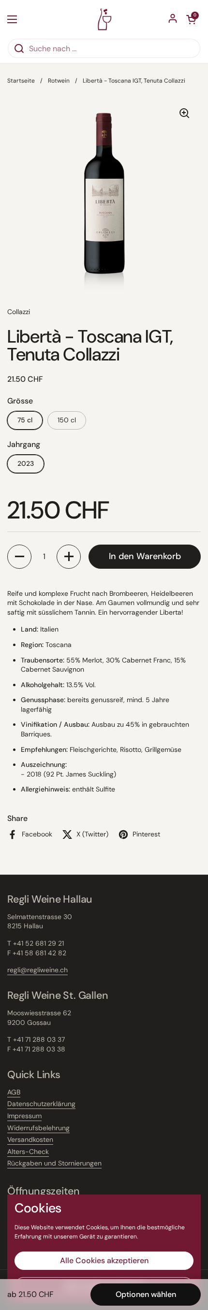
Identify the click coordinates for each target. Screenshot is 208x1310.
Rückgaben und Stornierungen (54, 1163)
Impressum (24, 1115)
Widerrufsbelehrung (38, 1127)
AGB (13, 1092)
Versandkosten (30, 1139)
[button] (19, 557)
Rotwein (59, 81)
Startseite (21, 81)
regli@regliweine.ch (37, 969)
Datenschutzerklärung (41, 1103)
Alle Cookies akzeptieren (104, 1260)
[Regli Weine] (104, 19)
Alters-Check (28, 1151)
